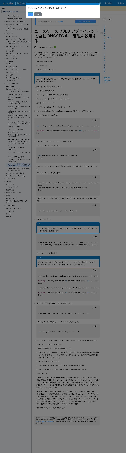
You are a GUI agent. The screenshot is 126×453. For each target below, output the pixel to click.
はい (30, 14)
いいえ (38, 14)
